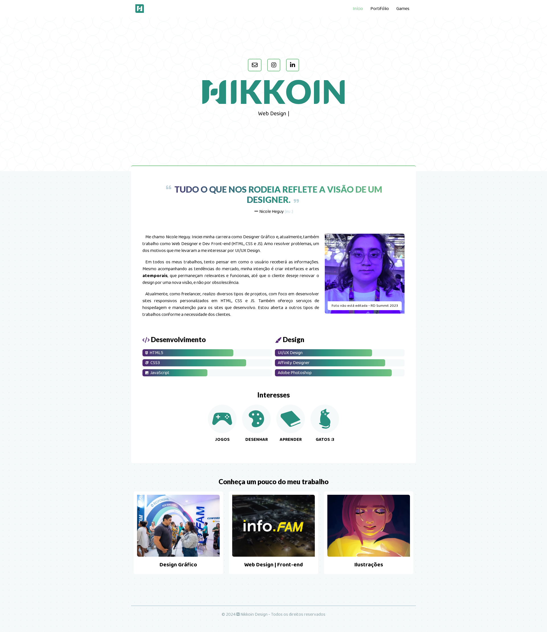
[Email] (255, 65)
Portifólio (379, 8)
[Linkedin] (292, 65)
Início (358, 8)
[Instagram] (273, 65)
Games (402, 8)
